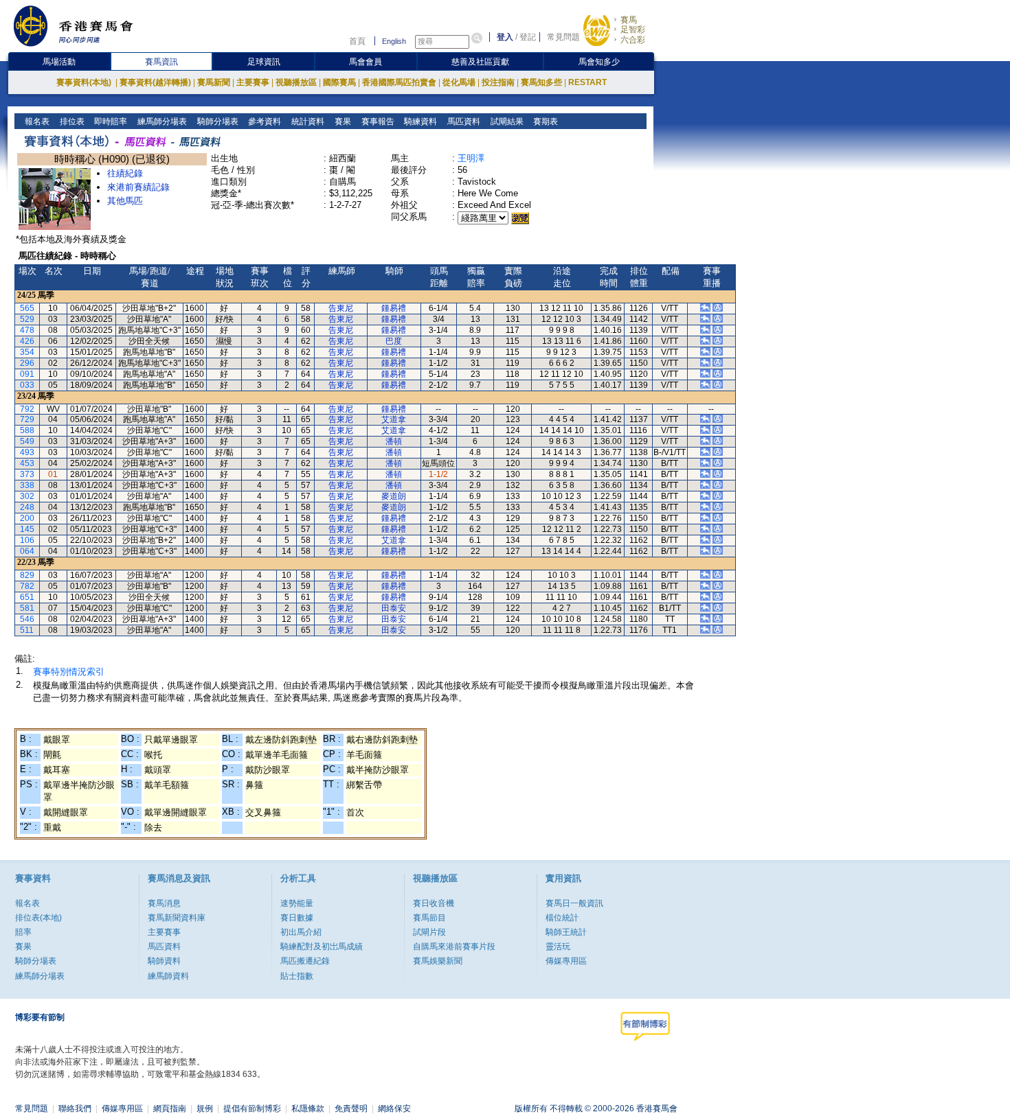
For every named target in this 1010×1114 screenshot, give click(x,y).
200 (27, 518)
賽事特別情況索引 (68, 671)
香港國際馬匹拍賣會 (399, 82)
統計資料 (306, 121)
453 (27, 463)
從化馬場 (458, 82)
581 (27, 608)
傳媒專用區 (566, 961)
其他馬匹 (125, 201)
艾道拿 (393, 419)
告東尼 (340, 308)
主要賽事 (252, 82)
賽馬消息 (164, 903)
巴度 (393, 341)
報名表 (36, 121)
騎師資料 (164, 961)
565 (27, 308)
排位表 (71, 121)
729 (27, 419)
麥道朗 (393, 496)
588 (27, 430)
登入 (505, 37)
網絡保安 (394, 1108)
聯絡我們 (74, 1108)
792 (27, 409)
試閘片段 (429, 932)
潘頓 (393, 441)
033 (27, 385)
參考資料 (263, 121)
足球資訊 (263, 62)
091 (27, 374)
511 (27, 630)
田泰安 (393, 608)
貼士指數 (296, 976)
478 (27, 330)
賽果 (342, 121)
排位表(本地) (38, 917)
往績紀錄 (125, 173)
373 (27, 474)
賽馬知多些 (541, 82)
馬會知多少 (599, 62)
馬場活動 (59, 62)
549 (27, 441)
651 (27, 597)
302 (27, 496)
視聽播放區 (296, 82)
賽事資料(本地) (84, 82)
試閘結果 (506, 121)
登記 (527, 37)
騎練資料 (419, 121)
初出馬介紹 (301, 932)
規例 (205, 1108)
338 (27, 485)
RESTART (587, 82)
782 (27, 586)
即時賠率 (109, 121)
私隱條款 (307, 1108)
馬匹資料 (462, 121)
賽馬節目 (429, 917)
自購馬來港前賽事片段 (454, 946)
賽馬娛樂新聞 (437, 961)
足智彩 (632, 29)
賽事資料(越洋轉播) (155, 82)
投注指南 (498, 82)
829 (27, 575)
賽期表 (544, 121)
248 (27, 507)
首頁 (357, 41)
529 (27, 319)
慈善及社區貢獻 (480, 62)
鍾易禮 (393, 308)
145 (27, 529)
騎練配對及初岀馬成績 (321, 946)
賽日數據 (296, 917)
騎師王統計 (566, 932)
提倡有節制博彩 (252, 1108)
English (394, 41)
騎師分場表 (216, 121)
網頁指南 (169, 1108)
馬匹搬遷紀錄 (305, 961)
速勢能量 (296, 903)
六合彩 (632, 40)
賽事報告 (376, 121)
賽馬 (628, 20)
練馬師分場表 (161, 121)
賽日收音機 (433, 903)
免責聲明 (351, 1108)
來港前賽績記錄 (138, 187)
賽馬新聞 (213, 82)
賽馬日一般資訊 (574, 903)
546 (27, 619)
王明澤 (471, 158)
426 (27, 341)
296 (27, 363)
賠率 (23, 932)
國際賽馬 (339, 82)
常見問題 (563, 37)
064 (27, 551)
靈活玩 (558, 946)
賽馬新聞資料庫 (176, 917)
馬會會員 (365, 62)
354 (27, 352)
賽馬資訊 (161, 62)
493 (27, 452)
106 (27, 540)
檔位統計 (562, 917)
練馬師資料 (168, 976)
